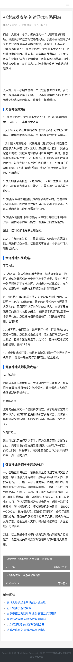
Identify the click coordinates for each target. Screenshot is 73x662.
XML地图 (39, 657)
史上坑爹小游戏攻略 (19, 608)
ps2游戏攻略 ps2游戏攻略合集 (25, 624)
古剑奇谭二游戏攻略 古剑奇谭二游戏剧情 (32, 613)
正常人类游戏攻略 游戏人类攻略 (26, 602)
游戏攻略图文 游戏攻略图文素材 (26, 630)
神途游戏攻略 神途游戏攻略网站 (26, 619)
